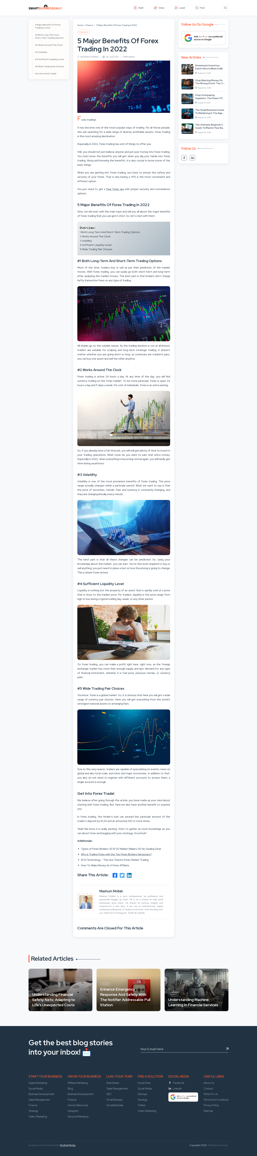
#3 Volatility (41, 52)
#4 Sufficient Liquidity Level (49, 59)
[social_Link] (184, 158)
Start (141, 7)
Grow (161, 7)
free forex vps (115, 189)
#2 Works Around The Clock (49, 45)
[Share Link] (115, 875)
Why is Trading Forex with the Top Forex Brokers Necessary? (116, 854)
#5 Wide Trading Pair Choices (49, 66)
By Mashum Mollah (89, 56)
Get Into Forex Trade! (45, 73)
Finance (89, 25)
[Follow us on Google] (203, 38)
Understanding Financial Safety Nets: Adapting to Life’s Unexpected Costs (53, 999)
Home (80, 25)
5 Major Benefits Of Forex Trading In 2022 (48, 26)
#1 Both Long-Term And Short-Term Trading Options (49, 36)
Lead (182, 7)
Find (202, 7)
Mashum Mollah (111, 891)
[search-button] (225, 8)
